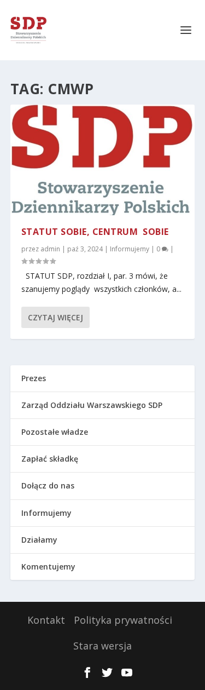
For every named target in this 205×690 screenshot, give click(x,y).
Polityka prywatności (123, 619)
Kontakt (46, 619)
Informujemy (129, 249)
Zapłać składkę (49, 458)
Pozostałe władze (54, 432)
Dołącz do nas (47, 485)
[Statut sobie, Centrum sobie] (102, 160)
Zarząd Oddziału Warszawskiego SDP (91, 405)
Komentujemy (48, 566)
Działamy (39, 539)
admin (50, 249)
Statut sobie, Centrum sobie (95, 232)
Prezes (33, 378)
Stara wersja (102, 645)
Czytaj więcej (55, 317)
